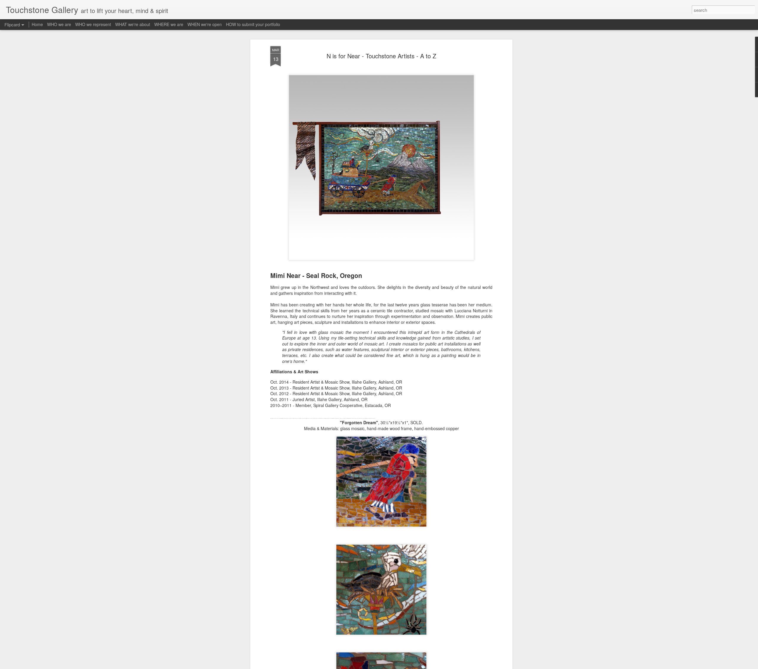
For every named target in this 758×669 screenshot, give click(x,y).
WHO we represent (93, 24)
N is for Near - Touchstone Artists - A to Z (381, 56)
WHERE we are (168, 24)
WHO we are (59, 24)
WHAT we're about (132, 24)
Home (37, 24)
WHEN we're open (204, 24)
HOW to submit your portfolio (253, 24)
